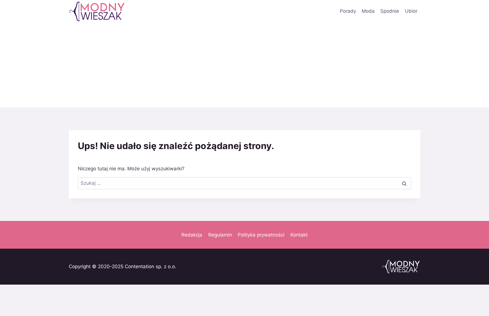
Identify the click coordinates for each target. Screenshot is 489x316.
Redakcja (191, 235)
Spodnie (389, 11)
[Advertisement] (244, 65)
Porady (348, 11)
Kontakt (299, 235)
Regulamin (220, 235)
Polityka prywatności (261, 235)
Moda (368, 11)
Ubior (411, 11)
